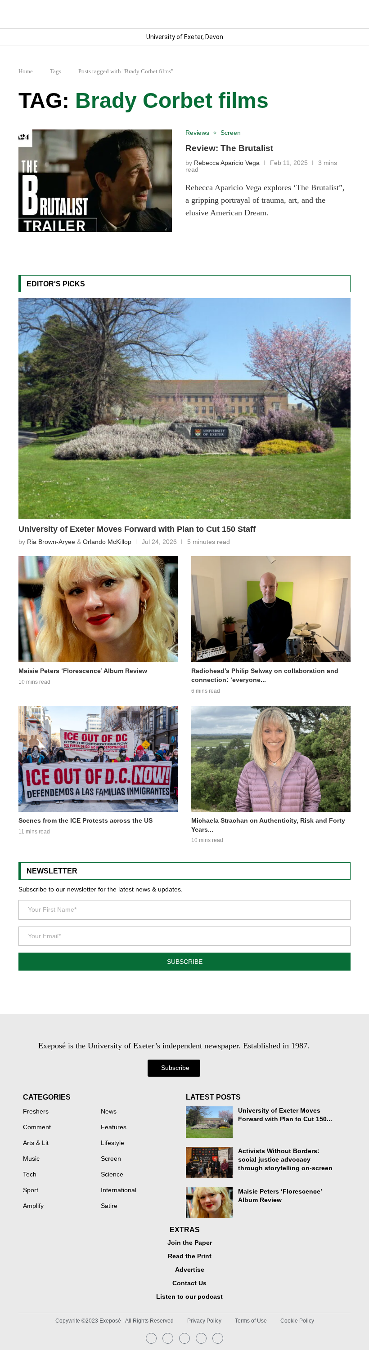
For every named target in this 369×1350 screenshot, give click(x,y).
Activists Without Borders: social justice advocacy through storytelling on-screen (285, 1160)
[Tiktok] (217, 1338)
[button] (343, 14)
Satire (109, 1206)
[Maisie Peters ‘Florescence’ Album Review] (98, 609)
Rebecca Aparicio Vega (227, 163)
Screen (111, 1159)
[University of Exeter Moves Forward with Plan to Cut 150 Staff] (184, 408)
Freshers (36, 1112)
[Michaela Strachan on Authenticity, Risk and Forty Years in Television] (271, 759)
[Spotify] (201, 1338)
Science (112, 1175)
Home (25, 71)
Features (113, 1127)
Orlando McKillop (107, 541)
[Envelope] (184, 1338)
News (109, 1112)
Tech (29, 1175)
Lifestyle (112, 1143)
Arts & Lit (36, 1143)
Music (31, 1159)
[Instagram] (151, 1338)
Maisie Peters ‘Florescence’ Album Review (82, 670)
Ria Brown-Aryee (51, 541)
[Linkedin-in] (167, 1338)
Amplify (33, 1206)
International (118, 1190)
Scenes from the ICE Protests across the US (85, 820)
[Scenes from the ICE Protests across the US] (98, 759)
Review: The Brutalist (229, 148)
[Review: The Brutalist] (95, 180)
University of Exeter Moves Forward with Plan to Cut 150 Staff (137, 529)
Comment (37, 1127)
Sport (30, 1190)
